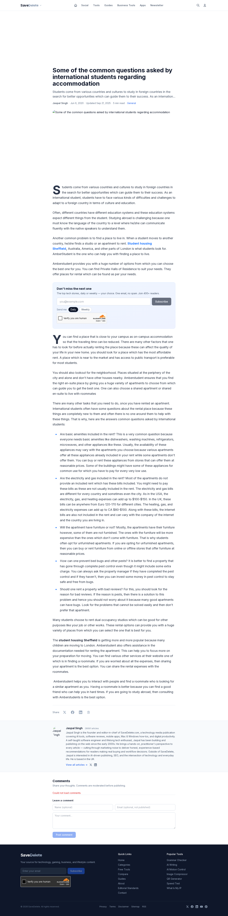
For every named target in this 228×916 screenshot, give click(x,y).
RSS (144, 906)
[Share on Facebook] (73, 712)
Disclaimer (123, 906)
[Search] (198, 5)
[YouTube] (201, 906)
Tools (96, 5)
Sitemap (135, 906)
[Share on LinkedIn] (81, 712)
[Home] (76, 5)
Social (84, 5)
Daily (73, 309)
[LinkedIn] (196, 906)
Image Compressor (177, 874)
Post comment (64, 834)
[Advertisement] (114, 39)
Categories (124, 864)
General (131, 103)
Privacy (103, 906)
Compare (123, 874)
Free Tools (124, 869)
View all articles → (76, 764)
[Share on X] (65, 712)
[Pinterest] (206, 906)
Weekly (85, 309)
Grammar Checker (177, 860)
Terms (112, 906)
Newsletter (156, 5)
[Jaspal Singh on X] (90, 764)
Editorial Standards (128, 888)
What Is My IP (174, 888)
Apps (143, 5)
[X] (187, 906)
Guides (108, 5)
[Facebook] (192, 906)
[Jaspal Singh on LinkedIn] (95, 764)
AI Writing (172, 864)
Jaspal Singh (60, 103)
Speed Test (173, 883)
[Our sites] (40, 5)
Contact (122, 892)
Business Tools (126, 5)
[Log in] (204, 5)
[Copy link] (89, 712)
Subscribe (161, 301)
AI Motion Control (176, 869)
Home (121, 860)
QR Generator (174, 878)
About (121, 883)
